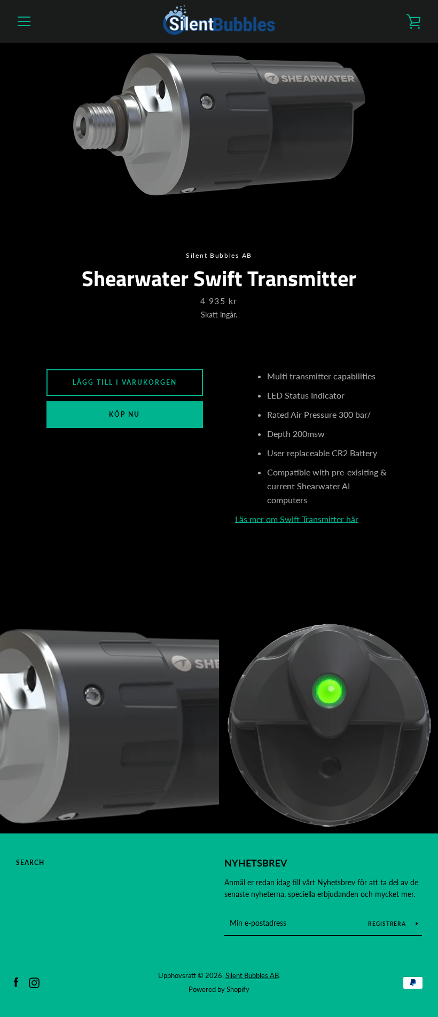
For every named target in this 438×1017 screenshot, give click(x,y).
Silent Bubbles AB (252, 975)
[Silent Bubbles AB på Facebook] (16, 981)
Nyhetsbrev (255, 863)
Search (30, 863)
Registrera (388, 923)
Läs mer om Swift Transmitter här (296, 519)
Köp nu (124, 414)
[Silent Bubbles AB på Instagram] (34, 981)
